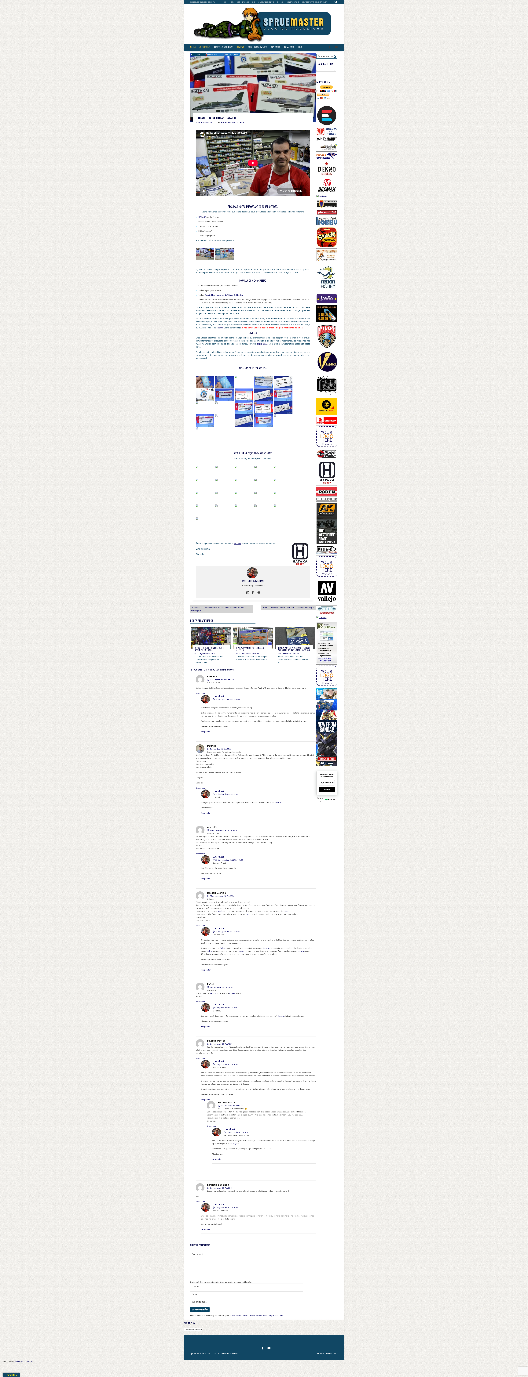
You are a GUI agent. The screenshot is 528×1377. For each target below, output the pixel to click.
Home (224, 2)
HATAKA (202, 217)
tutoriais (240, 122)
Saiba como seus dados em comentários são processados (256, 1315)
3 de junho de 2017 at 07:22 (232, 1105)
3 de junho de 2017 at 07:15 (226, 1008)
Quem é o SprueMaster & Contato (263, 2)
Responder (200, 693)
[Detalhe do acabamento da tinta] (205, 472)
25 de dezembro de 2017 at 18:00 (229, 860)
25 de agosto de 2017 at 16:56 (222, 896)
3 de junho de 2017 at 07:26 (237, 1132)
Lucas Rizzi (258, 580)
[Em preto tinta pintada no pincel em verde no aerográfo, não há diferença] (283, 485)
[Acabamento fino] (244, 485)
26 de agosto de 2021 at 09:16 (222, 679)
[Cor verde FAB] (244, 472)
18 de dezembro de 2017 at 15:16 (223, 830)
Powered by (320, 799)
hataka (224, 122)
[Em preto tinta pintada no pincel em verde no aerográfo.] (205, 498)
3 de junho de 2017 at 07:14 (226, 1064)
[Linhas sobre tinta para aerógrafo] (283, 498)
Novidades (275, 46)
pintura (231, 122)
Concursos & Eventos (257, 46)
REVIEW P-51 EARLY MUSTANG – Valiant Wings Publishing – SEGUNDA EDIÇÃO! (294, 649)
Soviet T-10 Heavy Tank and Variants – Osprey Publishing (287, 607)
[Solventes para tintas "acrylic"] (224, 254)
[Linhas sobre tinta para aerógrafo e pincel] (244, 510)
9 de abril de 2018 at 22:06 (220, 749)
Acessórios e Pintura (198, 54)
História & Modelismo (223, 46)
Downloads (289, 46)
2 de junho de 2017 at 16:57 (221, 1044)
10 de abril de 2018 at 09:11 (226, 794)
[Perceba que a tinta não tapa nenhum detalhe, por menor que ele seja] (263, 472)
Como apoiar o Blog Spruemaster (288, 2)
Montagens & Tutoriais (200, 46)
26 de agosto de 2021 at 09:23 (227, 699)
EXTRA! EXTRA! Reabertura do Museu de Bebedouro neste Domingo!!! (218, 609)
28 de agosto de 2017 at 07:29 (227, 931)
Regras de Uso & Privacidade (239, 2)
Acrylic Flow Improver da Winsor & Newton (224, 295)
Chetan (17, 1361)
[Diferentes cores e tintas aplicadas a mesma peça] (224, 485)
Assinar (327, 790)
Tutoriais (236, 54)
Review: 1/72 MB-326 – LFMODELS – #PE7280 (250, 649)
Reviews (240, 46)
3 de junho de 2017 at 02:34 (221, 987)
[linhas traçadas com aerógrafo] (205, 523)
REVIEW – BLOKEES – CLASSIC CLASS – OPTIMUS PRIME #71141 (210, 649)
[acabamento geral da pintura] (263, 510)
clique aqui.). (262, 343)
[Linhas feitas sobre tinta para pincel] (244, 498)
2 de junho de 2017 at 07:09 (221, 1188)
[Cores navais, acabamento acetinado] (205, 485)
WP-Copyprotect (27, 1361)
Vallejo (286, 911)
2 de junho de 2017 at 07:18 (226, 1207)
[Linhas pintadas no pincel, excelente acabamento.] (224, 498)
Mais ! (300, 46)
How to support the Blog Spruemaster (315, 2)
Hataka (220, 327)
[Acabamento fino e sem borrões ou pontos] (224, 472)
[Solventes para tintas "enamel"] (205, 254)
